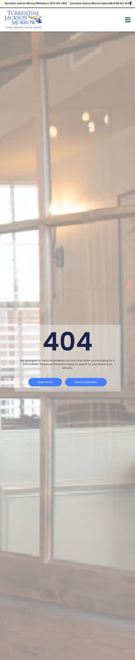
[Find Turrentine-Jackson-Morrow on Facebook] (131, 3)
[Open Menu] (128, 20)
